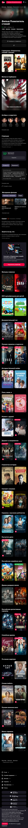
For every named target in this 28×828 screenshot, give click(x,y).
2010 (5, 27)
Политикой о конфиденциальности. (11, 820)
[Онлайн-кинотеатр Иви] (4, 2)
